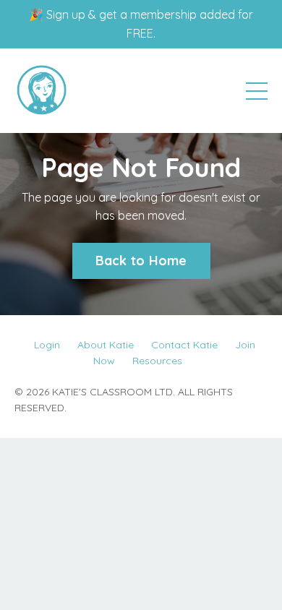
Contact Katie (184, 344)
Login (47, 344)
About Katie (105, 344)
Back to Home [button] (141, 260)
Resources (157, 360)
